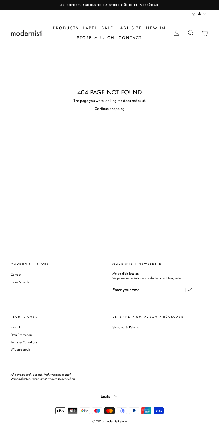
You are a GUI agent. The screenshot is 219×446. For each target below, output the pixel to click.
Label (90, 28)
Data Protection (21, 334)
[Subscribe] (188, 290)
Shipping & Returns (125, 327)
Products (66, 28)
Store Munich (96, 38)
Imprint (15, 327)
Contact (130, 38)
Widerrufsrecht (21, 349)
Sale (107, 28)
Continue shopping (110, 108)
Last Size (130, 28)
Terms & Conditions (24, 342)
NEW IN (156, 28)
